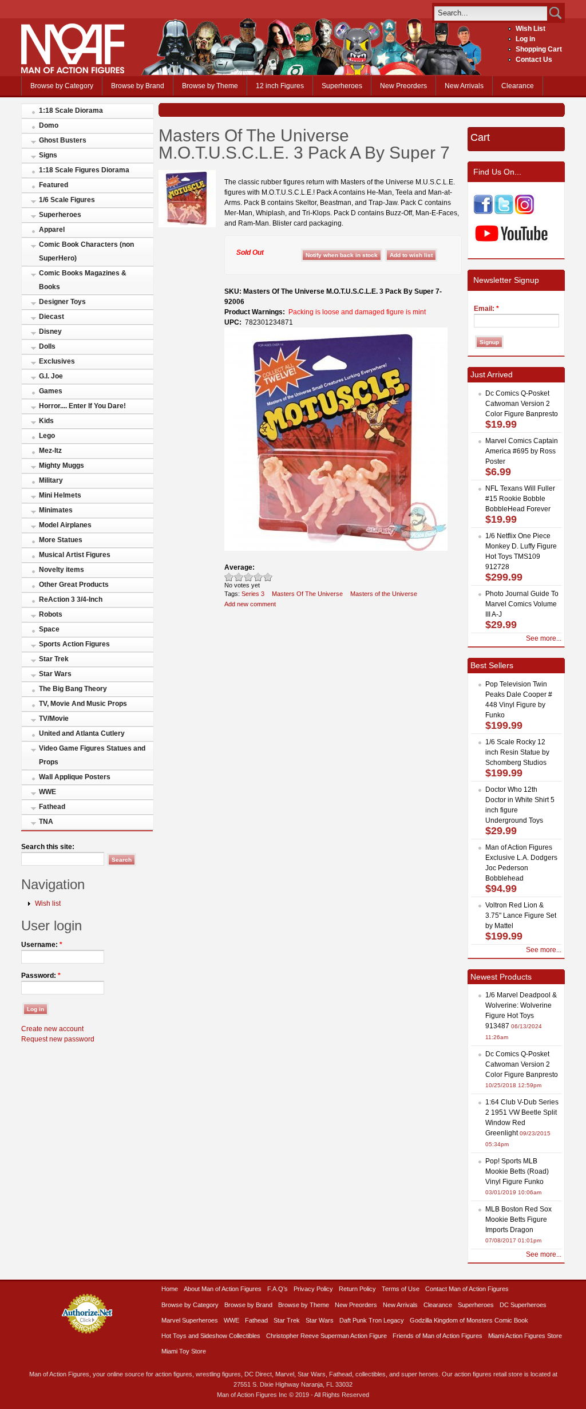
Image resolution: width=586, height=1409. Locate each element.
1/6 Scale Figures (67, 200)
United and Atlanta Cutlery (82, 733)
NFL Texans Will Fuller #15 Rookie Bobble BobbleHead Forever (520, 498)
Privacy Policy (313, 1288)
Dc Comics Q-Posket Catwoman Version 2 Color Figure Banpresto (521, 403)
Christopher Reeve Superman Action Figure (326, 1335)
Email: (486, 309)
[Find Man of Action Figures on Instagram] (524, 212)
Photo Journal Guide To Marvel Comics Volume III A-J (522, 604)
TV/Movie (54, 719)
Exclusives (57, 361)
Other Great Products (74, 585)
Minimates (56, 510)
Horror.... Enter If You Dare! (82, 406)
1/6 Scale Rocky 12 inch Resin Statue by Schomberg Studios (517, 752)
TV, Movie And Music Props (83, 704)
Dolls (47, 346)
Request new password (57, 1039)
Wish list (48, 903)
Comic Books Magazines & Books (82, 280)
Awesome (268, 577)
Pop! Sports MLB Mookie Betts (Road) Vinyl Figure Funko (517, 1171)
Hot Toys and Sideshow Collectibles (210, 1335)
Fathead (52, 807)
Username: (41, 945)
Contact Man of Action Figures (467, 1288)
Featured (53, 185)
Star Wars (55, 674)
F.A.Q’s (277, 1288)
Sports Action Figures (74, 644)
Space (49, 629)
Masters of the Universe (383, 593)
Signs (48, 155)
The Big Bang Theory (73, 689)
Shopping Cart (539, 49)
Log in (525, 39)
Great (258, 577)
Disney (50, 331)
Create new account (52, 1029)
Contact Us (534, 60)
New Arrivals (464, 86)
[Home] (72, 71)
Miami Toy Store (183, 1351)
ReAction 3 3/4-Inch (70, 599)
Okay (239, 577)
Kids (46, 421)
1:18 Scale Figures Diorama (84, 170)
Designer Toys (62, 302)
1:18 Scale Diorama (71, 110)
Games (50, 391)
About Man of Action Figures (223, 1288)
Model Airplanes (65, 525)
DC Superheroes (523, 1304)
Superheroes (342, 86)
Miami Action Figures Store (525, 1335)
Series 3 (252, 593)
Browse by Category (61, 86)
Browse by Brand (137, 86)
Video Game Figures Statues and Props (92, 755)
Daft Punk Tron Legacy (371, 1320)
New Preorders (403, 86)
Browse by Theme (210, 86)
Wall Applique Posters (74, 777)
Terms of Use (400, 1288)
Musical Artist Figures (74, 555)
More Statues (60, 540)
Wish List (530, 29)
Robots (50, 614)
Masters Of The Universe (307, 593)
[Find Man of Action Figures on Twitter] (503, 212)
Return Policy (357, 1288)
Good (249, 577)
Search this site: (47, 847)
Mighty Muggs (61, 465)
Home (169, 1288)
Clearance (517, 86)
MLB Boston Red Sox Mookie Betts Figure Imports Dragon (518, 1219)
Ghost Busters (62, 140)
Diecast (51, 317)
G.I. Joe (51, 376)
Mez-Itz (50, 451)
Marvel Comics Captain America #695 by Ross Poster (521, 451)
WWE (47, 792)
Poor (229, 577)
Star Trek (54, 659)
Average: (239, 567)
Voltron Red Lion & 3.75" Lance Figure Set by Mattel (520, 915)
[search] (491, 13)
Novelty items (61, 570)
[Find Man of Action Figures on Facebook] (483, 212)
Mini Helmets (60, 495)
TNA (46, 822)
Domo (48, 125)
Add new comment (250, 604)
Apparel (52, 230)
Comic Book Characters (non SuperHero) (86, 251)
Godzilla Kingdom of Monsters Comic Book (469, 1320)
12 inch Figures (280, 86)
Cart (480, 137)
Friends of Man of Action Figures (437, 1335)
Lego (47, 436)
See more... (543, 638)
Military (51, 480)
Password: (41, 976)
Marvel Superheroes (189, 1320)
